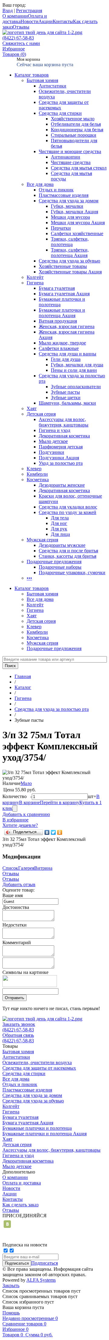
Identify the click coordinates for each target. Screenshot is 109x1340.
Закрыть (10, 1285)
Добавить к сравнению (26, 814)
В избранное (15, 819)
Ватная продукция (58, 321)
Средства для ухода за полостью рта (52, 709)
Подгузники (51, 452)
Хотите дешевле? (20, 825)
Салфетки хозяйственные (77, 233)
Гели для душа (66, 359)
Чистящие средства (71, 162)
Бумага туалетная (57, 288)
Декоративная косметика (64, 435)
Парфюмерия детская (61, 446)
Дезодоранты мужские (62, 545)
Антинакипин (65, 156)
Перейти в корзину (59, 802)
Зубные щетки (66, 397)
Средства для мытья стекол (79, 167)
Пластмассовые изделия (63, 195)
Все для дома (40, 184)
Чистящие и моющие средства (70, 151)
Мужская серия (42, 539)
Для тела (60, 517)
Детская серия (41, 413)
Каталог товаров (32, 74)
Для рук (59, 528)
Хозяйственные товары (63, 266)
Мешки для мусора (70, 217)
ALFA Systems (41, 1280)
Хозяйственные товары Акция (70, 271)
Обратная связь (18, 1035)
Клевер (34, 468)
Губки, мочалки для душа (77, 364)
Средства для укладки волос (68, 506)
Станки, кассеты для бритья (67, 556)
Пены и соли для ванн (74, 370)
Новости (29, 21)
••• (29, 578)
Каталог (23, 687)
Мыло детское (53, 441)
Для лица (60, 534)
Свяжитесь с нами (21, 43)
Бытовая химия (42, 80)
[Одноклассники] (60, 832)
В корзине (29, 802)
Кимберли (37, 474)
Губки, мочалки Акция (74, 211)
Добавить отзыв (18, 884)
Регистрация (29, 10)
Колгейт (35, 277)
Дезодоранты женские (62, 485)
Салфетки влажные (59, 348)
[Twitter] (53, 832)
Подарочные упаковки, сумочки (72, 572)
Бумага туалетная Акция (64, 293)
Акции (45, 21)
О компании (15, 16)
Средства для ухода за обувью (69, 260)
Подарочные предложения (54, 561)
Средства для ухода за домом (68, 200)
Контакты (63, 21)
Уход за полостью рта (61, 463)
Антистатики (52, 85)
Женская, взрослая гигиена (66, 326)
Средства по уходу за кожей (67, 512)
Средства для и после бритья (68, 550)
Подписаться (44, 1263)
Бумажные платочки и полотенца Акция (62, 312)
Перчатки (61, 228)
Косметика (38, 479)
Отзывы (21, 26)
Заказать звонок (18, 1024)
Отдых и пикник (56, 189)
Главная (23, 676)
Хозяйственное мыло (72, 118)
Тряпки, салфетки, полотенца (70, 241)
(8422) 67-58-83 (18, 37)
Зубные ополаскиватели (76, 386)
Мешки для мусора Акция (78, 222)
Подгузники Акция (59, 457)
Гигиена (35, 282)
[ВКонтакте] (47, 832)
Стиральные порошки (73, 135)
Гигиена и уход (54, 430)
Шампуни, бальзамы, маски (67, 403)
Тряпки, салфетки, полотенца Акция (70, 252)
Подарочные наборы (60, 567)
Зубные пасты (65, 392)
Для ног (59, 523)
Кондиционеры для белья (77, 129)
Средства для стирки (60, 113)
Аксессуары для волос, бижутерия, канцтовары (63, 422)
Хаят (32, 408)
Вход (7, 10)
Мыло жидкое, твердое (62, 342)
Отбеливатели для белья (76, 124)
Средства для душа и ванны (67, 353)
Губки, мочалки (67, 206)
